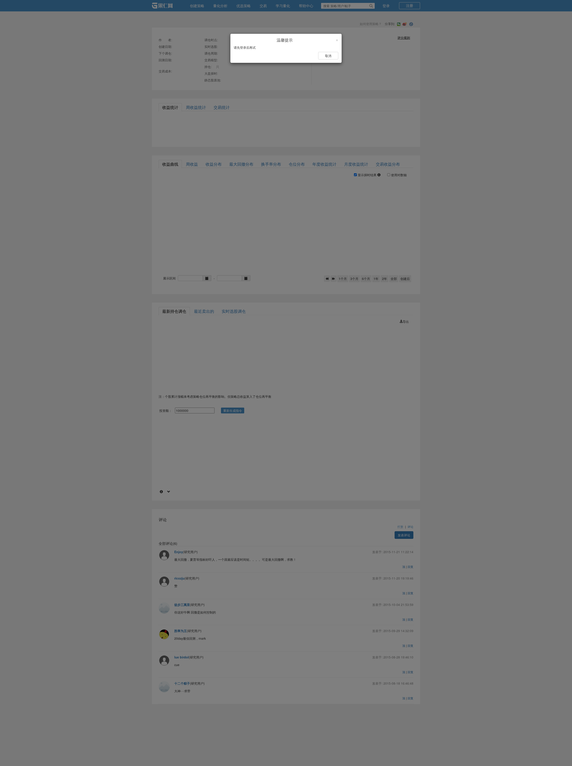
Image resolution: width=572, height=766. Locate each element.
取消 (328, 55)
